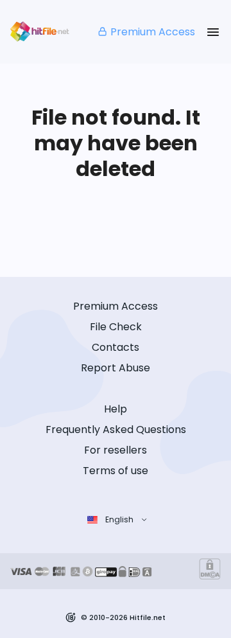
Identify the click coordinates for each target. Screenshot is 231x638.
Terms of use (115, 470)
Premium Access (152, 31)
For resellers (115, 450)
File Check (116, 326)
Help (115, 409)
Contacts (115, 347)
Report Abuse (115, 367)
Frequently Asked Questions (116, 429)
